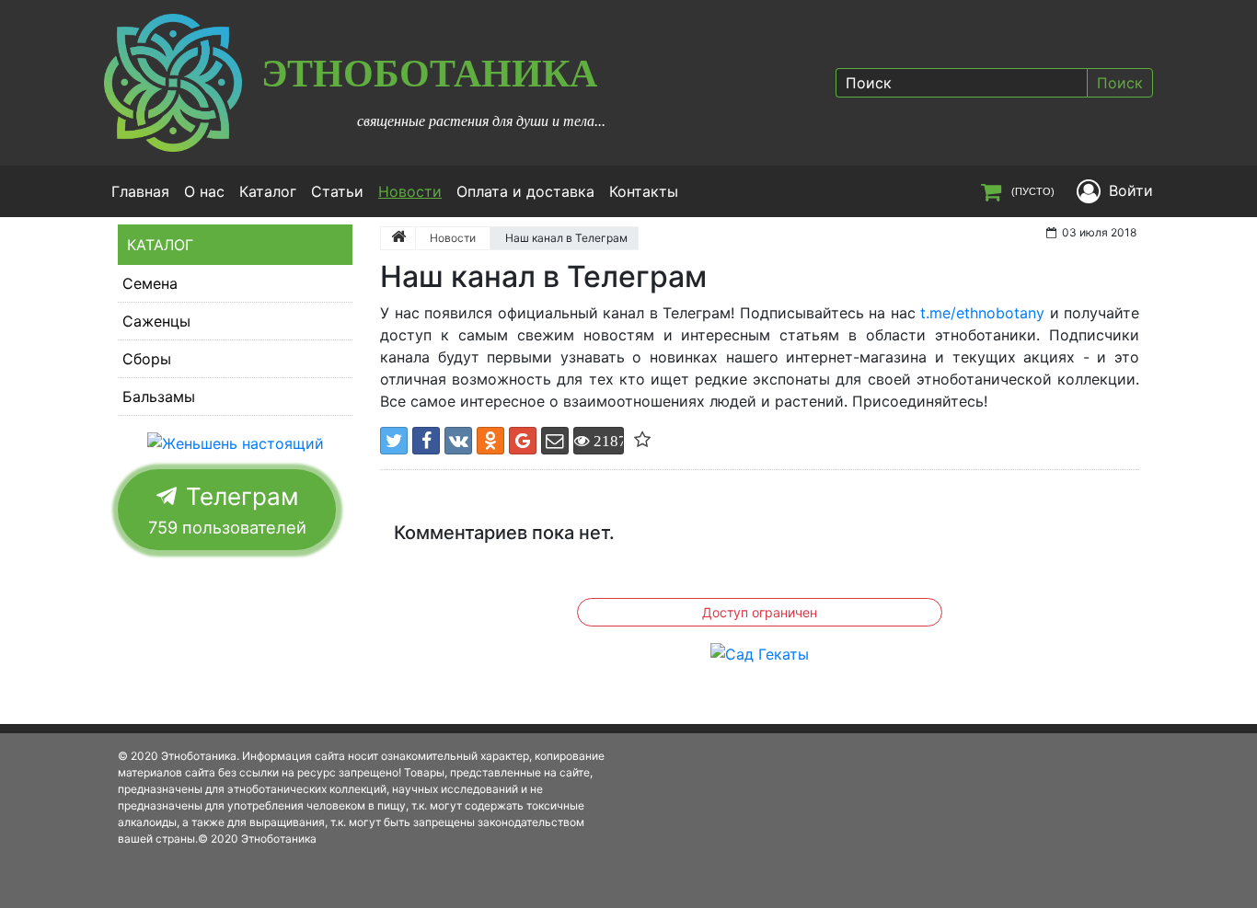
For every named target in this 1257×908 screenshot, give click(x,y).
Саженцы (156, 321)
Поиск (1120, 83)
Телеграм (227, 509)
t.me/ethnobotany (982, 313)
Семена (150, 283)
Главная (140, 191)
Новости (413, 191)
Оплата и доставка (525, 191)
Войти (1131, 190)
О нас (204, 191)
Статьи (337, 191)
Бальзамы (158, 396)
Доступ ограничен (759, 612)
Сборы (146, 359)
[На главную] (398, 238)
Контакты (643, 191)
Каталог (267, 191)
